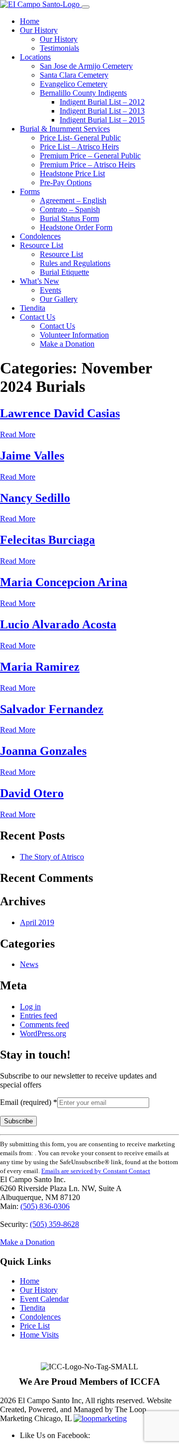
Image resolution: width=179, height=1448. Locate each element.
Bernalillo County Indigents (83, 93)
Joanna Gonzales (43, 750)
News (29, 964)
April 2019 (37, 922)
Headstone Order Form (76, 227)
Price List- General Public (80, 137)
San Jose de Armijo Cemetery (86, 66)
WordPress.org (43, 1033)
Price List (35, 1326)
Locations (35, 57)
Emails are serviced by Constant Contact (95, 1171)
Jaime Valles (32, 455)
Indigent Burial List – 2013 (102, 111)
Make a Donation (67, 344)
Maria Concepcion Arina (63, 582)
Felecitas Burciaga (47, 539)
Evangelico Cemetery (73, 84)
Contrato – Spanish (70, 209)
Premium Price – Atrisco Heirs (87, 164)
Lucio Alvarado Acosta (58, 624)
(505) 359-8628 (54, 1224)
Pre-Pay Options (65, 182)
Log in (30, 1006)
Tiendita (32, 308)
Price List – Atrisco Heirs (79, 146)
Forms (30, 191)
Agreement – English (73, 200)
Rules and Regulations (75, 263)
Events (50, 290)
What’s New (39, 281)
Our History (39, 30)
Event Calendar (44, 1299)
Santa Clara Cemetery (74, 75)
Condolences (40, 236)
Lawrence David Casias (60, 413)
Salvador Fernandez (51, 709)
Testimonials (59, 48)
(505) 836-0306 (45, 1206)
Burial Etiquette (64, 272)
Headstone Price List (72, 173)
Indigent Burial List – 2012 (102, 102)
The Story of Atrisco (52, 856)
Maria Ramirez (40, 666)
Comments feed (44, 1024)
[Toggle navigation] (86, 6)
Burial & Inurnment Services (65, 128)
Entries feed (38, 1015)
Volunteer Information (74, 335)
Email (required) (28, 1102)
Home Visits (39, 1334)
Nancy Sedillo (35, 497)
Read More (17, 434)
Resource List (41, 245)
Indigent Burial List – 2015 (102, 120)
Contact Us (37, 317)
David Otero (32, 793)
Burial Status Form (69, 218)
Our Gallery (59, 299)
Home (29, 21)
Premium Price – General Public (90, 155)
